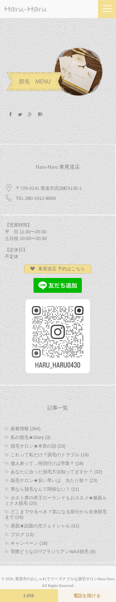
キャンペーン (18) (29, 543)
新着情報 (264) (26, 428)
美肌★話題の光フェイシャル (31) (45, 525)
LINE (29, 596)
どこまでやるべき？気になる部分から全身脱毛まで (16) (56, 514)
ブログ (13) (22, 534)
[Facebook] (10, 114)
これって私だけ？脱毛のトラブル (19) (50, 454)
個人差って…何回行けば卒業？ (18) (47, 463)
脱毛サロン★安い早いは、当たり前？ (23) (54, 480)
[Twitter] (20, 114)
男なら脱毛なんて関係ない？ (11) (45, 489)
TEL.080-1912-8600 (36, 198)
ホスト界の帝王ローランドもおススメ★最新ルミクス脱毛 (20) (56, 500)
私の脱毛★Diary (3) (31, 437)
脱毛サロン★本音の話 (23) (38, 446)
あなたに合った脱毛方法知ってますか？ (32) (56, 471)
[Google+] (30, 114)
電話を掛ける (87, 596)
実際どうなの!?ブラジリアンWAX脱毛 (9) (53, 551)
